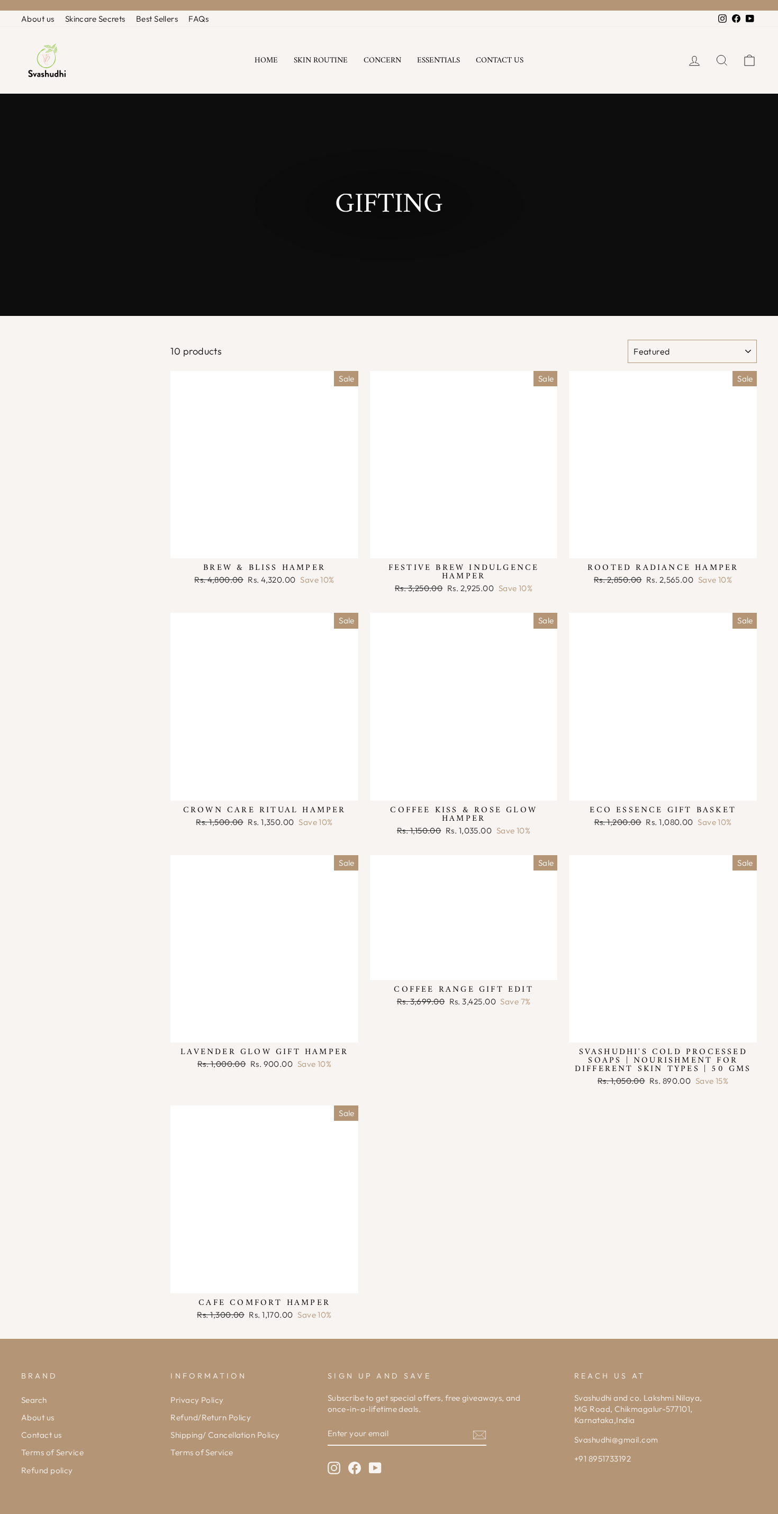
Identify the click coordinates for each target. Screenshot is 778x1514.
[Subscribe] (479, 1434)
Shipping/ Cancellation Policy (224, 1435)
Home (266, 60)
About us (38, 19)
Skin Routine (321, 60)
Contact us (499, 60)
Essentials (438, 60)
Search (34, 1400)
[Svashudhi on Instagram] (334, 1468)
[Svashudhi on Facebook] (354, 1468)
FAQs (198, 19)
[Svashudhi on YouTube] (375, 1468)
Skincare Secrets (95, 19)
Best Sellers (157, 19)
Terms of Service (52, 1452)
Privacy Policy (196, 1400)
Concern (382, 60)
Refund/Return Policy (210, 1417)
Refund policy (47, 1470)
